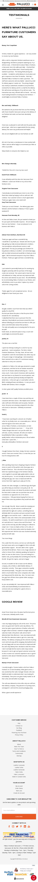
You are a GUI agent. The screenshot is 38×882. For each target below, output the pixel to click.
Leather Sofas (19, 767)
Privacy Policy (19, 735)
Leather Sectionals (19, 770)
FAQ (19, 723)
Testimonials (19, 753)
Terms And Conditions (19, 751)
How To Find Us (19, 749)
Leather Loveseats (19, 765)
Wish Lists (19, 791)
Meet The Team (19, 746)
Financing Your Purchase (19, 732)
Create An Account (19, 793)
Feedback (19, 730)
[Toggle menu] (2, 4)
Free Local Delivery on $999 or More (19, 8)
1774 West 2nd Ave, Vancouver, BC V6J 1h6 (15, 1)
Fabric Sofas (19, 772)
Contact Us (19, 726)
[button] (19, 835)
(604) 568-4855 (32, 1)
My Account (19, 786)
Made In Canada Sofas (19, 777)
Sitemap (19, 756)
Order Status (19, 788)
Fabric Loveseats (19, 774)
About (19, 744)
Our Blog (19, 728)
